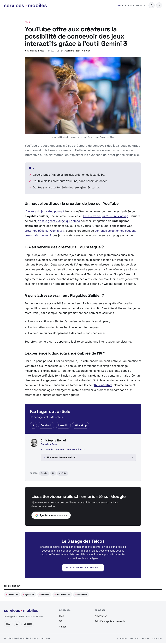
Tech (118, 5)
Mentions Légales (139, 638)
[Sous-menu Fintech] (144, 5)
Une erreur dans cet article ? (62, 457)
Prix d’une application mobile (110, 621)
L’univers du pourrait (44, 211)
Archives (157, 638)
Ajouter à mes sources (53, 515)
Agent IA (29, 594)
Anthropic (82, 594)
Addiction (12, 594)
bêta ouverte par (105, 216)
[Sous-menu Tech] (122, 5)
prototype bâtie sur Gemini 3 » (44, 230)
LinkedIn (63, 425)
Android (45, 594)
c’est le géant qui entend (59, 221)
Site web (60, 449)
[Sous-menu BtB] (130, 5)
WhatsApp (81, 425)
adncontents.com (42, 638)
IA (53, 473)
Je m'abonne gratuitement (85, 567)
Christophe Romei (35, 50)
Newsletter (101, 616)
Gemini (44, 473)
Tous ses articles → (75, 449)
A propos (122, 638)
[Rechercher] (151, 5)
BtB (127, 5)
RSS (8, 624)
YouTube (62, 473)
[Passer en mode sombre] (159, 5)
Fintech (137, 5)
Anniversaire (63, 594)
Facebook (46, 425)
